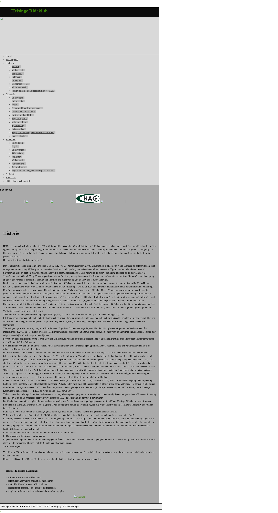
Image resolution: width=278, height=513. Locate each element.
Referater (16, 77)
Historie (15, 66)
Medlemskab (17, 70)
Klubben (10, 63)
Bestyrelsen (17, 73)
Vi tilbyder (10, 139)
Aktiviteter (10, 174)
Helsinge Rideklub (29, 10)
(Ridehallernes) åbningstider (18, 181)
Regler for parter (19, 118)
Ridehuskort (17, 153)
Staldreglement (18, 167)
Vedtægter (16, 80)
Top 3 (14, 146)
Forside (9, 56)
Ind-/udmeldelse (19, 122)
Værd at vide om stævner (23, 111)
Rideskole (10, 94)
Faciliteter (16, 157)
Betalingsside (12, 59)
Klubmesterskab (19, 87)
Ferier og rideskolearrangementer (27, 108)
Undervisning (18, 150)
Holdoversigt (17, 101)
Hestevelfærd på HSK (22, 115)
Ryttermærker (18, 129)
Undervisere (17, 97)
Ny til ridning (18, 125)
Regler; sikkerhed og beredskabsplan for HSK (33, 91)
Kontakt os (11, 177)
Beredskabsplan (19, 136)
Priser (14, 104)
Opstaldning (17, 143)
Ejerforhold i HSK (20, 84)
